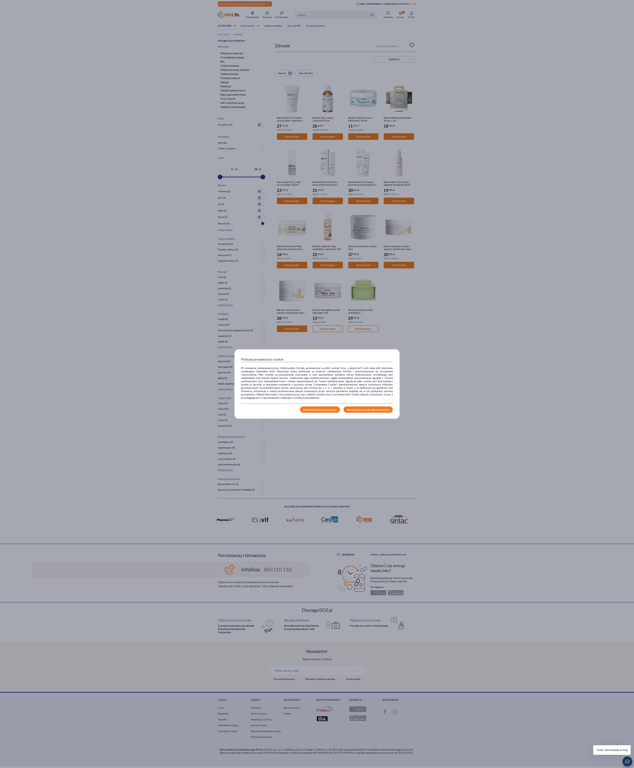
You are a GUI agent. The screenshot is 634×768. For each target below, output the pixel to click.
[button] (627, 761)
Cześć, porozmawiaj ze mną (612, 750)
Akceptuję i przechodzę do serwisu (368, 409)
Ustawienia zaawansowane (320, 409)
